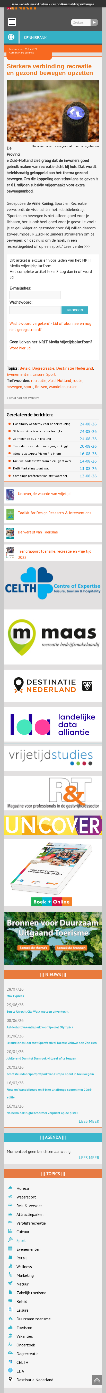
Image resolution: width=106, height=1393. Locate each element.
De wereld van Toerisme (38, 532)
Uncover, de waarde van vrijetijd (44, 493)
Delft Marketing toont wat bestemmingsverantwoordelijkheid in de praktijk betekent (41, 468)
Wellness (24, 1266)
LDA (20, 1371)
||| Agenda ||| (53, 1137)
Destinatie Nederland (74, 368)
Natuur (22, 1284)
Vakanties (24, 1336)
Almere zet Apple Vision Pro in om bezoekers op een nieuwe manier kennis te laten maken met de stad (41, 454)
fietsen (41, 386)
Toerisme (24, 1327)
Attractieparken (29, 1214)
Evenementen (19, 374)
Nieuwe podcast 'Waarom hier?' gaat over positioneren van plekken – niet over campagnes (42, 461)
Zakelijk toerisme (31, 1292)
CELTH (22, 1362)
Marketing (25, 1275)
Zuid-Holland (59, 380)
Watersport (26, 1196)
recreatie (38, 380)
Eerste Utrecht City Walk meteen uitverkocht (37, 1011)
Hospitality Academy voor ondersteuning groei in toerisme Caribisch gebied (41, 424)
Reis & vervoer (29, 1205)
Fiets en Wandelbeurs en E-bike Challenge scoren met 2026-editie (49, 1093)
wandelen (57, 386)
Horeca (22, 1188)
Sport (51, 374)
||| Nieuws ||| (53, 974)
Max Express (15, 996)
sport (28, 386)
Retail (21, 1257)
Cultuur (22, 1231)
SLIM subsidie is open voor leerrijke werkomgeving (38, 431)
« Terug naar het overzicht (23, 398)
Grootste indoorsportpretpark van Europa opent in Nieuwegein (50, 1074)
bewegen (14, 386)
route (77, 380)
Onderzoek (25, 1344)
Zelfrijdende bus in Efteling (32, 439)
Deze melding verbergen (77, 4)
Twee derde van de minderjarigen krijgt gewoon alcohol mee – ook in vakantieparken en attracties (40, 446)
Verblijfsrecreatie (31, 1223)
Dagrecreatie (43, 368)
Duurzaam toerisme (33, 1318)
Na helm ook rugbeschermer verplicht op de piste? (42, 1113)
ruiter (72, 386)
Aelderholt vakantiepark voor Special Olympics (40, 1027)
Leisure (38, 374)
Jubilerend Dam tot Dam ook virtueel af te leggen (41, 1058)
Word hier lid (20, 347)
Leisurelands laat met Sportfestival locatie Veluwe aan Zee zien (52, 1043)
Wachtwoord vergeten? (30, 323)
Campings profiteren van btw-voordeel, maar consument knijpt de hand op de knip (40, 476)
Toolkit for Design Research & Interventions (54, 512)
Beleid (25, 368)
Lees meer (89, 1121)
